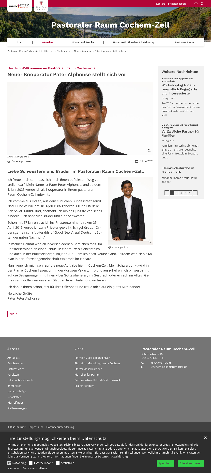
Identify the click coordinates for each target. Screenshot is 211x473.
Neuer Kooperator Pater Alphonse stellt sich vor (100, 51)
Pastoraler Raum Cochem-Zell (23, 51)
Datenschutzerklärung (113, 456)
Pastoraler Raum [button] (184, 42)
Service (13, 349)
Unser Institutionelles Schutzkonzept (134, 42)
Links (79, 349)
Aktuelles (49, 51)
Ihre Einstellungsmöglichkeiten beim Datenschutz (56, 438)
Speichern (165, 463)
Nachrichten (64, 51)
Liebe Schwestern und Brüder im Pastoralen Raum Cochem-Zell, (75, 171)
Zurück (14, 314)
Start (20, 42)
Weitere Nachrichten (180, 72)
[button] (83, 42)
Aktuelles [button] (47, 42)
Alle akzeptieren (191, 463)
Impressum (13, 468)
